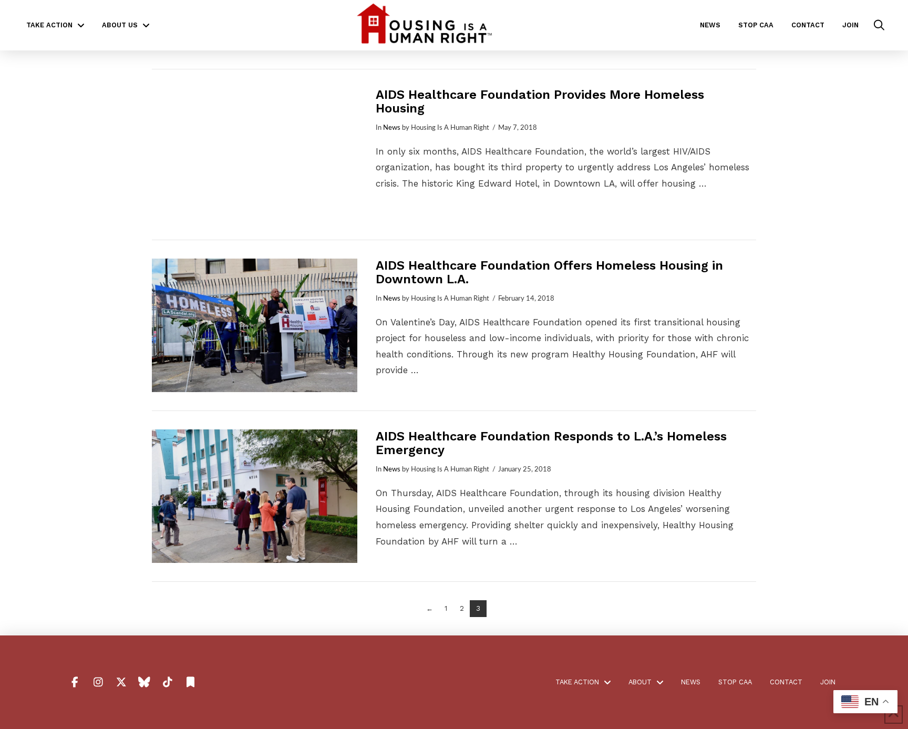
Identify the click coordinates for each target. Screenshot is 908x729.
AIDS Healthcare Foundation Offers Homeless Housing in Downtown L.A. (549, 272)
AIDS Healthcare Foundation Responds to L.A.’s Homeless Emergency (551, 443)
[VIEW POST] (254, 154)
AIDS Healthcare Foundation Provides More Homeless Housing (540, 101)
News (391, 128)
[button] (879, 25)
